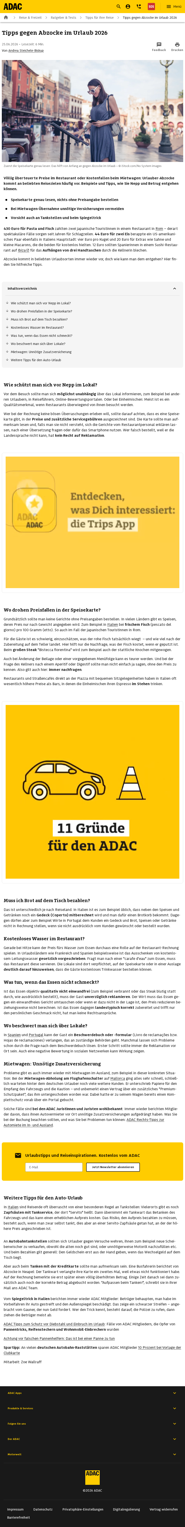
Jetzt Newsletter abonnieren (113, 1167)
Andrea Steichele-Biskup (26, 51)
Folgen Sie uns (17, 1423)
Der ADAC (14, 1439)
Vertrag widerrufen (164, 1509)
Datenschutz (43, 1509)
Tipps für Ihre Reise (99, 18)
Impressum (15, 1509)
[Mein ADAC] (128, 6)
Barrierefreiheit (18, 1517)
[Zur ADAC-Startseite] (13, 6)
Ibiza (22, 250)
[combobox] (87, 7)
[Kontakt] (138, 6)
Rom (159, 228)
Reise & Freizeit (30, 18)
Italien (112, 624)
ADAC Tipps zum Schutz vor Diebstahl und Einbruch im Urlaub (54, 1324)
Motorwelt (14, 1454)
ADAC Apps (15, 1393)
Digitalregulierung (126, 1509)
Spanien (14, 1035)
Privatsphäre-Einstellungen (82, 1509)
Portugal (36, 1035)
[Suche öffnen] (118, 6)
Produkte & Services (20, 1408)
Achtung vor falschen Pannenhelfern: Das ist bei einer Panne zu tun (59, 1338)
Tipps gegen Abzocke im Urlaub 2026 (150, 18)
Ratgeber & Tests (63, 18)
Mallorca (117, 1078)
